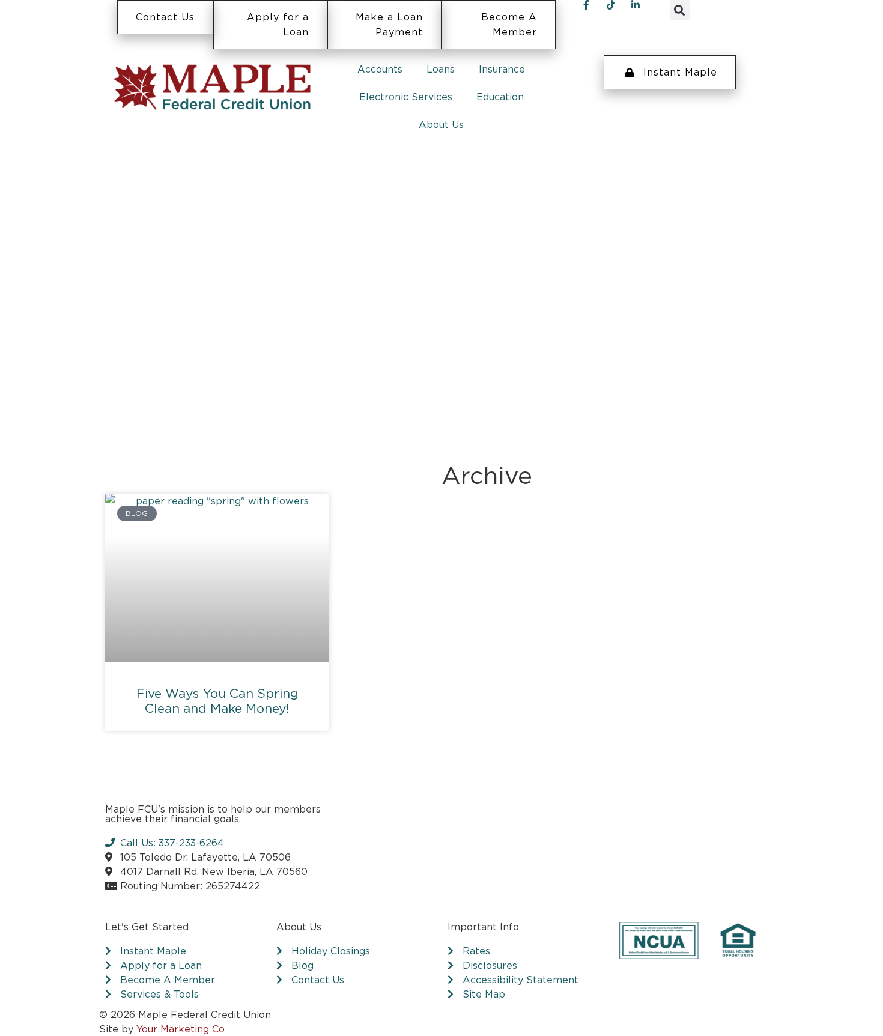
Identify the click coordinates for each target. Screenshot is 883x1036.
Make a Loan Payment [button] (389, 24)
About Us (441, 124)
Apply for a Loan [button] (278, 24)
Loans (440, 69)
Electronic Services (405, 96)
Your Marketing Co (180, 1028)
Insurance (502, 69)
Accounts (379, 69)
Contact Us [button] (165, 16)
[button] (680, 10)
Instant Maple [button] (680, 72)
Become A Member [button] (509, 24)
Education (500, 96)
